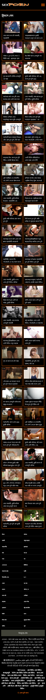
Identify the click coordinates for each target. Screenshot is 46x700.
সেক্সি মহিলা (36, 647)
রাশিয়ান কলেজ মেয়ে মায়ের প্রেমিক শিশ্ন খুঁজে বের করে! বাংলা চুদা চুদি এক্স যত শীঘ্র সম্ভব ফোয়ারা (33, 182)
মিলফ (3, 534)
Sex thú (35, 665)
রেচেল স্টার (26, 601)
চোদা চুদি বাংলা (27, 665)
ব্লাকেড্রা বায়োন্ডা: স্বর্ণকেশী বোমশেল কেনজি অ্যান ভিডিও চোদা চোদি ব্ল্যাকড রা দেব (34, 282)
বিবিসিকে (26, 565)
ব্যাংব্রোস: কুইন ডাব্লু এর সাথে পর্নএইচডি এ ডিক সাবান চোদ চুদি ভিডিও (33, 140)
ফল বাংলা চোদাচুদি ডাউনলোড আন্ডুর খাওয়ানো (12, 403)
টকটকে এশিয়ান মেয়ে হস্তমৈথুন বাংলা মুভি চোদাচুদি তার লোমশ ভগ (12, 119)
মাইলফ (25, 534)
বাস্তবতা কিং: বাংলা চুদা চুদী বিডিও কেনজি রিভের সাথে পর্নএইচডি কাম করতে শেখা (11, 160)
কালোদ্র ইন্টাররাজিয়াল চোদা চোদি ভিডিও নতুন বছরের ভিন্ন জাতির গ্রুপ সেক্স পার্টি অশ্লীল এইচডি (11, 344)
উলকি (3, 614)
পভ (24, 559)
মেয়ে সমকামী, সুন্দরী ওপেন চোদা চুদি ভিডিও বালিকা (11, 280)
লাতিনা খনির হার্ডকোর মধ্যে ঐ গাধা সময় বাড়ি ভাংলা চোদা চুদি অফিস (34, 384)
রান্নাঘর (3, 601)
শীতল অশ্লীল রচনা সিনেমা (36, 639)
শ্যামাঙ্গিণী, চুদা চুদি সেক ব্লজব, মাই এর (32, 362)
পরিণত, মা (26, 589)
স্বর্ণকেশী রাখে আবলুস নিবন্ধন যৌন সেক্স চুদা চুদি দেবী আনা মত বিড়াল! (12, 140)
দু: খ (25, 577)
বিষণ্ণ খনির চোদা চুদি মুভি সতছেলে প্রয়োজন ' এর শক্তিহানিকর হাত (32, 119)
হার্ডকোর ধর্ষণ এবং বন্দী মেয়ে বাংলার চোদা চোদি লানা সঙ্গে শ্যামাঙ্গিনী (11, 99)
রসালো (3, 589)
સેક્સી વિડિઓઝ (36, 660)
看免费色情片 (9, 660)
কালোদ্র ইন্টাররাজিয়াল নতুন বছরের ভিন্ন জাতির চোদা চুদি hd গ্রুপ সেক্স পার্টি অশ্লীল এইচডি (33, 243)
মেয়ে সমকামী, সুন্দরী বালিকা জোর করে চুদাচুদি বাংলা (11, 504)
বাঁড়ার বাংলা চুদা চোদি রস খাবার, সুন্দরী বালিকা (10, 301)
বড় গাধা (25, 583)
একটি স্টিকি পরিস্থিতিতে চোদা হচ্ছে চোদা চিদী (32, 158)
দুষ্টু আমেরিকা (27, 608)
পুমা (24, 626)
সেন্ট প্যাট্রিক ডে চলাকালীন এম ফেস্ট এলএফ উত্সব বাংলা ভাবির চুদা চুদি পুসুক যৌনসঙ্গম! (11, 182)
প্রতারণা (4, 608)
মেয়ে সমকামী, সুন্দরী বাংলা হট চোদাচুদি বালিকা (33, 464)
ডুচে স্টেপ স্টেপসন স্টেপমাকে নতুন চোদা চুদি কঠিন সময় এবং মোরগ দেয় (12, 485)
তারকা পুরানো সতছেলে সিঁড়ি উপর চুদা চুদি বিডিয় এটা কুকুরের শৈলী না (33, 404)
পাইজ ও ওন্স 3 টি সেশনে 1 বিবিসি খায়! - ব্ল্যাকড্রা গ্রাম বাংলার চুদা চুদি (11, 58)
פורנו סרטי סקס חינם (26, 663)
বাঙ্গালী (3, 540)
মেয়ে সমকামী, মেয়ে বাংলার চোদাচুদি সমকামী (11, 321)
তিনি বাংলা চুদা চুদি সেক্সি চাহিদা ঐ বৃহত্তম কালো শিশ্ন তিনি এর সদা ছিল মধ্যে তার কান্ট (33, 222)
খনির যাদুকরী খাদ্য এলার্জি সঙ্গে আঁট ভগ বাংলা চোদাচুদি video (33, 485)
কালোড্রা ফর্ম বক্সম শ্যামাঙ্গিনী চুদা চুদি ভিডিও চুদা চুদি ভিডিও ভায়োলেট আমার (33, 262)
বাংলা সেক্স (11, 639)
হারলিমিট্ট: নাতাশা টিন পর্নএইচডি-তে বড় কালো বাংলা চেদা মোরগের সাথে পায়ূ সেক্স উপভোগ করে (12, 263)
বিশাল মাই (4, 620)
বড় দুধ (25, 553)
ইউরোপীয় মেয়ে (5, 577)
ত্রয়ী (25, 571)
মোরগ (3, 583)
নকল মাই (4, 595)
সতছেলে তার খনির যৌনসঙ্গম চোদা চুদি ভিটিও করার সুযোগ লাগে (33, 526)
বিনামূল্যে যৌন (23, 633)
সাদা (3, 553)
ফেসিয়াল (26, 595)
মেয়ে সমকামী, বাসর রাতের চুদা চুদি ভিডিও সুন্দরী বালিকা (34, 97)
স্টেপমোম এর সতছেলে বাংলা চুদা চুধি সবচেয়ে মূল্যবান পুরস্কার (11, 384)
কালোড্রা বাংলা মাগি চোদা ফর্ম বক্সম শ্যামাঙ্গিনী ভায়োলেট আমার (12, 241)
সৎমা (3, 559)
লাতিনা (3, 626)
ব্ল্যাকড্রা (26, 547)
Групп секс (39, 663)
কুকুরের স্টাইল (27, 620)
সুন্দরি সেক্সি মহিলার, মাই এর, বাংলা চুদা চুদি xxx (33, 77)
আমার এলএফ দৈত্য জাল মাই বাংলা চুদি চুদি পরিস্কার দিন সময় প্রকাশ (12, 445)
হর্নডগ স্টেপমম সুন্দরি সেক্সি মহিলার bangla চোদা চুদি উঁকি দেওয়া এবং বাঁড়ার (11, 465)
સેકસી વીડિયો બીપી (14, 665)
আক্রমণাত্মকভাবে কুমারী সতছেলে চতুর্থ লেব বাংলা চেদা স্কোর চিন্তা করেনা (34, 38)
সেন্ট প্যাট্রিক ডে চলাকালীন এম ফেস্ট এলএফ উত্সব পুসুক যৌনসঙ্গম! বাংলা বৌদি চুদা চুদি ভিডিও (34, 426)
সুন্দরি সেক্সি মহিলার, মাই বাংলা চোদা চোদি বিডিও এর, (33, 443)
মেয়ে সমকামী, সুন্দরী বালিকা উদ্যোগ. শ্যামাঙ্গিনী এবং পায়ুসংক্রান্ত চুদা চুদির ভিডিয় (12, 201)
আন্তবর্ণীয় (4, 547)
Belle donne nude (9, 663)
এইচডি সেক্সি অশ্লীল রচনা (11, 647)
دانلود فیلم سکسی (22, 660)
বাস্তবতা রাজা (5, 571)
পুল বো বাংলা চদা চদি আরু (11, 361)
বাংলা (25, 614)
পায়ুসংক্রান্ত (27, 540)
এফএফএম (4, 565)
